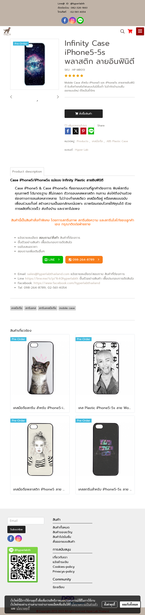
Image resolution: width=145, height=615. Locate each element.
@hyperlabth (77, 3)
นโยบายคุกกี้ (23, 608)
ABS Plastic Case (117, 141)
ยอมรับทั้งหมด (130, 604)
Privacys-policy (64, 571)
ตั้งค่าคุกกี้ (109, 604)
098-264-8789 (84, 259)
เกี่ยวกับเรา (60, 557)
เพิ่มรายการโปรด (77, 126)
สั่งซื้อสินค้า (85, 114)
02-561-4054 (78, 12)
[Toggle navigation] (140, 31)
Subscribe (16, 529)
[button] (121, 31)
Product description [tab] (27, 171)
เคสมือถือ (98, 141)
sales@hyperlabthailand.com (48, 274)
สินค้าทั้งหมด (61, 527)
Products (83, 141)
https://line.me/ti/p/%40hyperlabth (51, 278)
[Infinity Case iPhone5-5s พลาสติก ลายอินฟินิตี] (34, 64)
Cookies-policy (64, 567)
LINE (52, 259)
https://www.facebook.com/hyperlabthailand (67, 283)
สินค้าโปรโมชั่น (62, 537)
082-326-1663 (79, 7)
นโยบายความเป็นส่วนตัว (84, 604)
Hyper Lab (81, 150)
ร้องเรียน (58, 587)
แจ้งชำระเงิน (60, 562)
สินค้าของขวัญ (62, 532)
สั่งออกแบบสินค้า (64, 541)
